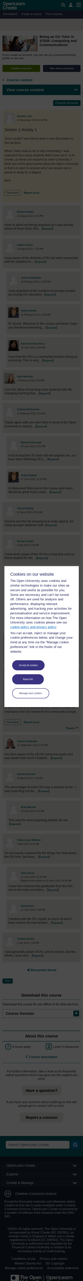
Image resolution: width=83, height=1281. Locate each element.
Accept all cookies (28, 665)
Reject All (28, 679)
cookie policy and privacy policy (33, 627)
